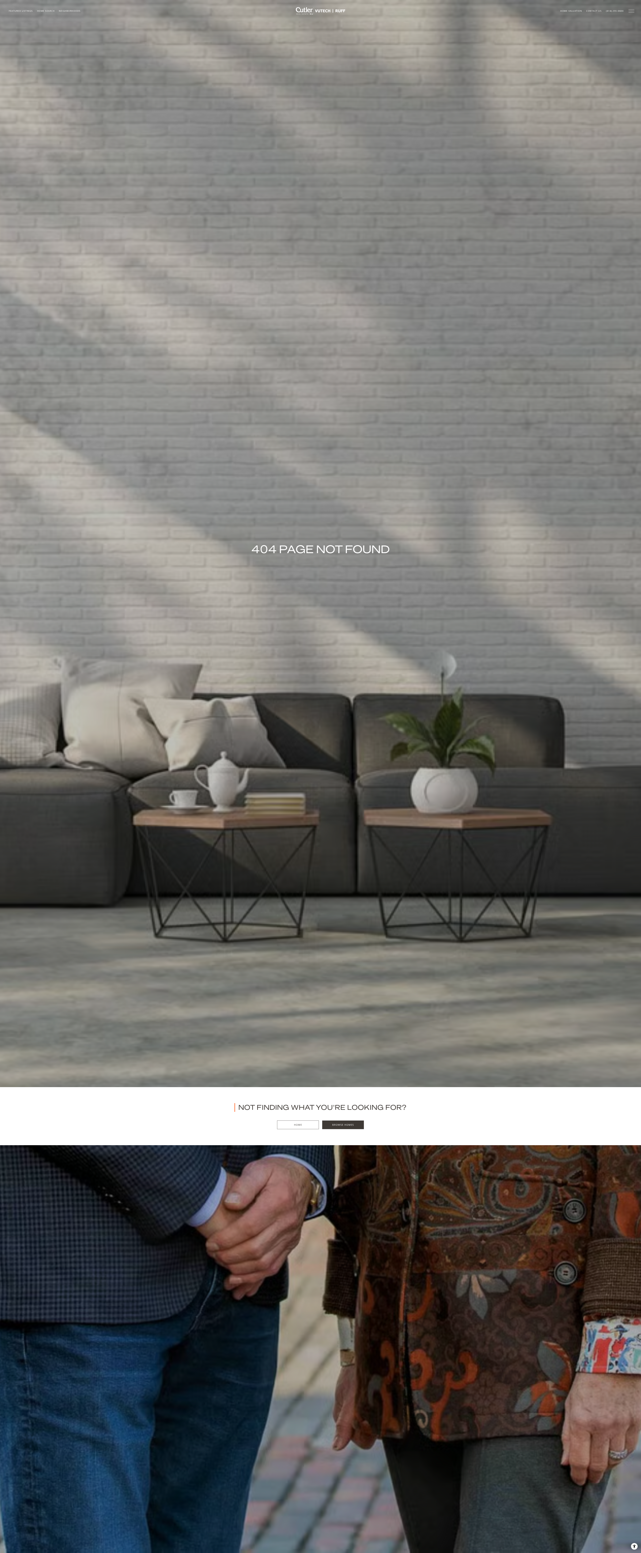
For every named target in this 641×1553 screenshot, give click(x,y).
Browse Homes (343, 1124)
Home (298, 1124)
